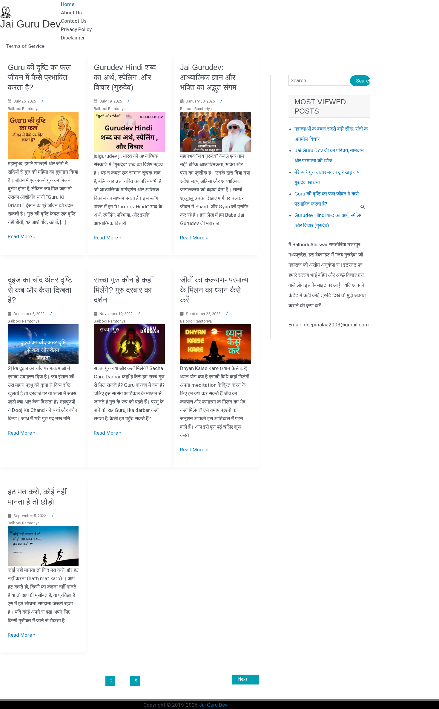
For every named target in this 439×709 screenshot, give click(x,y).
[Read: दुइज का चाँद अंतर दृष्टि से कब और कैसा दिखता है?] (43, 344)
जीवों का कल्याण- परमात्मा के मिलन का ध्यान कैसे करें (215, 290)
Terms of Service (25, 46)
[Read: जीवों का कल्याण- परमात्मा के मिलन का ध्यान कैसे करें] (215, 344)
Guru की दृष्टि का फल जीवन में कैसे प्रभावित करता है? (39, 77)
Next (245, 679)
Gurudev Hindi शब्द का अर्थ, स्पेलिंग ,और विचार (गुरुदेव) (125, 77)
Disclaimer (73, 38)
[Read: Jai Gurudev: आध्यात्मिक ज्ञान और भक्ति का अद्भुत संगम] (215, 132)
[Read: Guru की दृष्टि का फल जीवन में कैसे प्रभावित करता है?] (43, 135)
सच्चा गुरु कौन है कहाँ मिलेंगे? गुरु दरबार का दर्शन (123, 290)
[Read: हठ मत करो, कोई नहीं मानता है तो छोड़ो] (43, 546)
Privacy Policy (76, 29)
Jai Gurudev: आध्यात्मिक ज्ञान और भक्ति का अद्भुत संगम (208, 77)
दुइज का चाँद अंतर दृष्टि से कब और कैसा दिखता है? (40, 290)
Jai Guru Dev (30, 24)
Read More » (22, 236)
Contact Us (74, 21)
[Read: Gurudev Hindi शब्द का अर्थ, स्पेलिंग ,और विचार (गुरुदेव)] (129, 132)
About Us (71, 13)
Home (67, 4)
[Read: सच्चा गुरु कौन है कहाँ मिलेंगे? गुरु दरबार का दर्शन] (129, 344)
